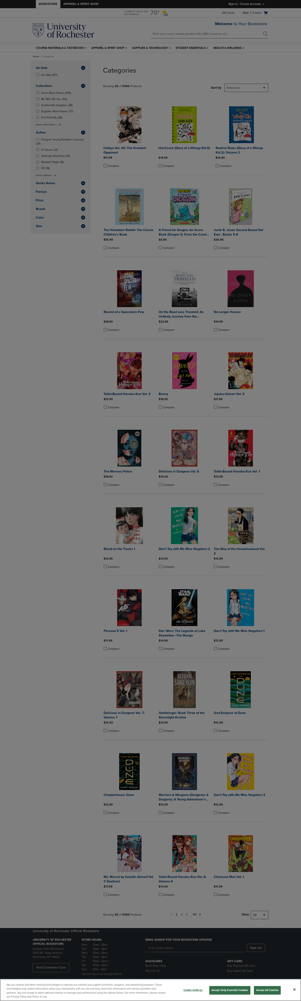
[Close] (294, 989)
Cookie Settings (193, 990)
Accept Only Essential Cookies (230, 990)
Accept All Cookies (267, 990)
